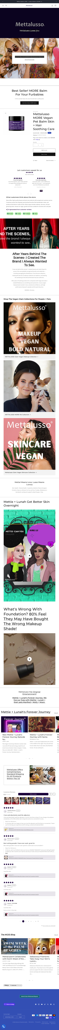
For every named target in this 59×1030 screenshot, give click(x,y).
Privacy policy (38, 1022)
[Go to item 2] (15, 800)
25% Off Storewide (29, 59)
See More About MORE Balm (29, 103)
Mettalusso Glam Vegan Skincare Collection (20, 472)
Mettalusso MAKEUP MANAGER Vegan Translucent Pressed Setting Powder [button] (26, 858)
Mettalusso (17, 1022)
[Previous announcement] (2, 1)
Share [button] (36, 160)
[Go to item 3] (23, 800)
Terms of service (45, 1022)
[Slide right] (32, 758)
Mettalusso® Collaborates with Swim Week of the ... (14, 958)
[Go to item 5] (38, 800)
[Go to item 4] (31, 800)
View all (56, 713)
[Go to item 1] (7, 800)
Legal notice (53, 1023)
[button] (3, 5)
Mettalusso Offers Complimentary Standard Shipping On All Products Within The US (15, 774)
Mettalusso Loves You (29, 30)
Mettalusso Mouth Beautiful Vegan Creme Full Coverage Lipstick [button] (24, 876)
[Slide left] (26, 758)
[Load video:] (29, 555)
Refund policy (31, 1022)
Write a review (33, 794)
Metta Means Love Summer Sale (29, 57)
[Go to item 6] (46, 800)
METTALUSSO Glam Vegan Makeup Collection (21, 357)
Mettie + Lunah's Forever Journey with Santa (41, 736)
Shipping (35, 135)
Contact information (45, 1023)
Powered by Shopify (23, 1022)
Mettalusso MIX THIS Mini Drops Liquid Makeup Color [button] (21, 829)
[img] (29, 172)
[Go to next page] (38, 921)
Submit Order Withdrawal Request (29, 996)
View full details (50, 160)
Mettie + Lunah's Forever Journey (25, 712)
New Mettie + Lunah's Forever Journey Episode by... (14, 737)
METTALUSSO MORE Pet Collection (17, 414)
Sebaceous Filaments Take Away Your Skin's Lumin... (40, 959)
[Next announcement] (56, 1)
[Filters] (50, 794)
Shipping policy (52, 1022)
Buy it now (44, 154)
